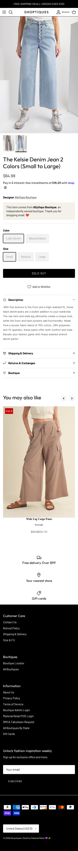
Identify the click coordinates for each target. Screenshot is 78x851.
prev (64, 398)
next (72, 398)
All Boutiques (11, 669)
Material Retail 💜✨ (41, 838)
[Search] (12, 12)
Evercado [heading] (39, 524)
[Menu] (4, 12)
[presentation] (39, 527)
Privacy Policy (11, 698)
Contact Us (9, 622)
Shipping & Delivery (15, 634)
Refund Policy (11, 628)
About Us (8, 692)
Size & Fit (9, 640)
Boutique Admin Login (16, 710)
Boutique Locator (13, 663)
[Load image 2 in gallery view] (39, 74)
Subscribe (15, 781)
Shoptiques (16, 838)
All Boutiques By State (16, 728)
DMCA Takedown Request (18, 722)
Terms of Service (13, 704)
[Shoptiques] (36, 12)
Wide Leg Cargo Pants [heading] (39, 519)
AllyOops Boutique (26, 197)
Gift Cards (9, 734)
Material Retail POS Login (18, 716)
